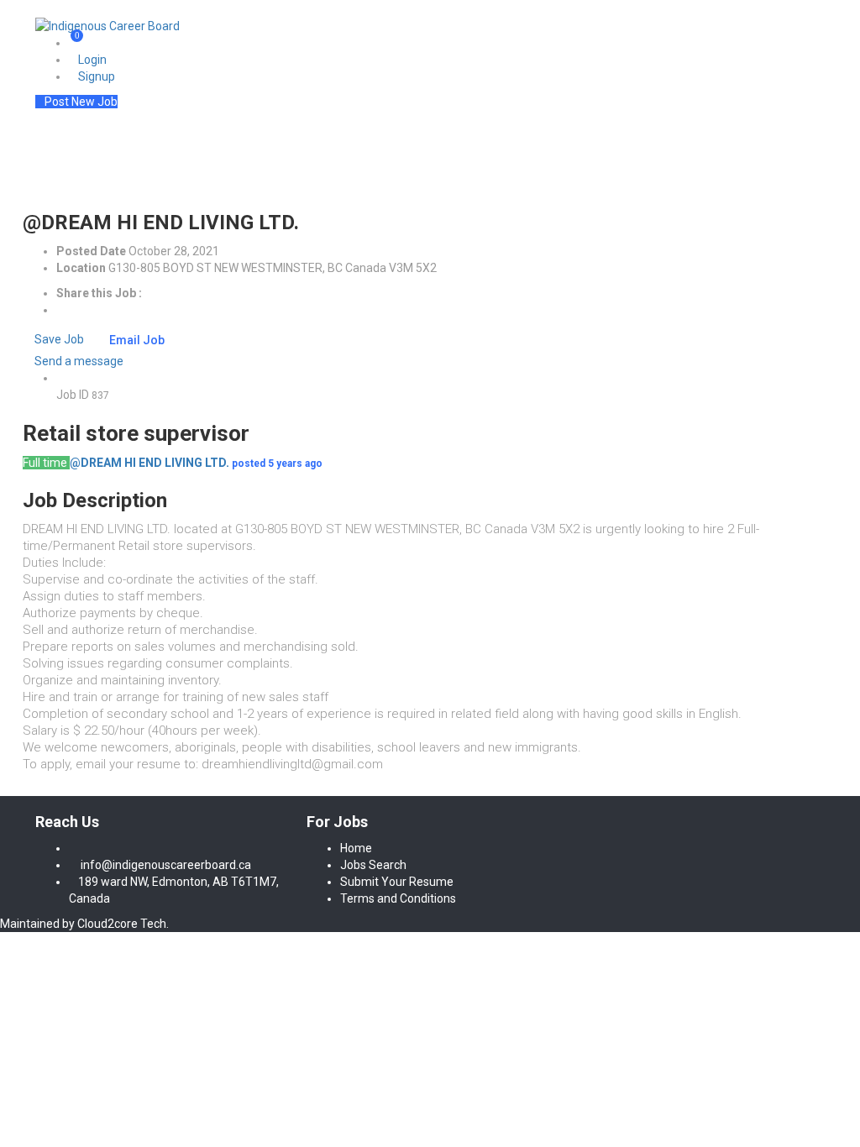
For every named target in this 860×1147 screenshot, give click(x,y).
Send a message (77, 361)
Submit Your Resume (397, 881)
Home (356, 848)
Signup (96, 76)
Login (92, 59)
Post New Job (81, 101)
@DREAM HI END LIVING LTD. (149, 462)
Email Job (137, 340)
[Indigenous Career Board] (107, 25)
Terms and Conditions (398, 898)
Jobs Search (373, 865)
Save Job (58, 339)
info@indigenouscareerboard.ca (166, 865)
